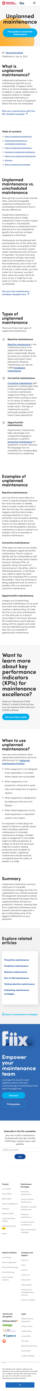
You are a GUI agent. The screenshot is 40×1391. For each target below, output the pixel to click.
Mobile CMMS (8, 1213)
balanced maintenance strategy (16, 762)
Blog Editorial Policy (29, 1346)
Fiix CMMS (6, 1189)
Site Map (25, 1341)
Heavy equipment (9, 1262)
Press (23, 1265)
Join (20, 1156)
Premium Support (28, 1300)
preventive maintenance (20, 441)
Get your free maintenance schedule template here (16, 293)
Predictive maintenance (16, 965)
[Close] (37, 1366)
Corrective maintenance (20, 383)
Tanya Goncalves (14, 52)
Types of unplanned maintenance (18, 148)
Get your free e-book (17, 716)
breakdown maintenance (16, 369)
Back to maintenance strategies (17, 164)
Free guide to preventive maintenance (22, 33)
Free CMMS (6, 1194)
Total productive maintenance (19, 983)
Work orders (7, 1199)
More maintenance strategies (28, 1230)
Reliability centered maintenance (28, 1208)
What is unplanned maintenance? (18, 136)
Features (5, 1208)
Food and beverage (10, 1267)
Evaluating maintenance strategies (16, 991)
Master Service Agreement (27, 1319)
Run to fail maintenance (16, 977)
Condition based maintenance (27, 1223)
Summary (9, 160)
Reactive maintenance (19, 344)
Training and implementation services (27, 1292)
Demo (4, 1233)
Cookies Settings (27, 1355)
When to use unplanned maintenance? (20, 156)
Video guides (26, 1284)
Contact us (25, 1275)
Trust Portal (29, 1351)
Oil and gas (6, 1257)
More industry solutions (7, 1278)
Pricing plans (13, 1103)
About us (24, 1260)
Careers (24, 1270)
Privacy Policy (26, 1326)
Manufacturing (8, 1272)
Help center (29, 1280)
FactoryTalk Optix (9, 1227)
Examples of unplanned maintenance (20, 152)
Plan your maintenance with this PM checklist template (18, 112)
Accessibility (26, 1336)
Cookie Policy (26, 1331)
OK (20, 1385)
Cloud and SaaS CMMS (8, 1219)
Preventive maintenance (16, 959)
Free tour (13, 1095)
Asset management (10, 1203)
